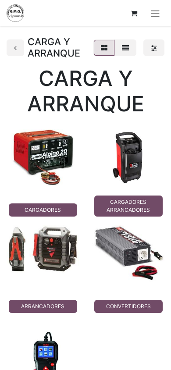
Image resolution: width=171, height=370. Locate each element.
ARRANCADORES (42, 306)
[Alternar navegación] (155, 13)
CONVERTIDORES (128, 306)
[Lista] (125, 47)
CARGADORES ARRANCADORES (128, 206)
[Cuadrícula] (104, 47)
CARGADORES (43, 209)
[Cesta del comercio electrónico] (133, 13)
